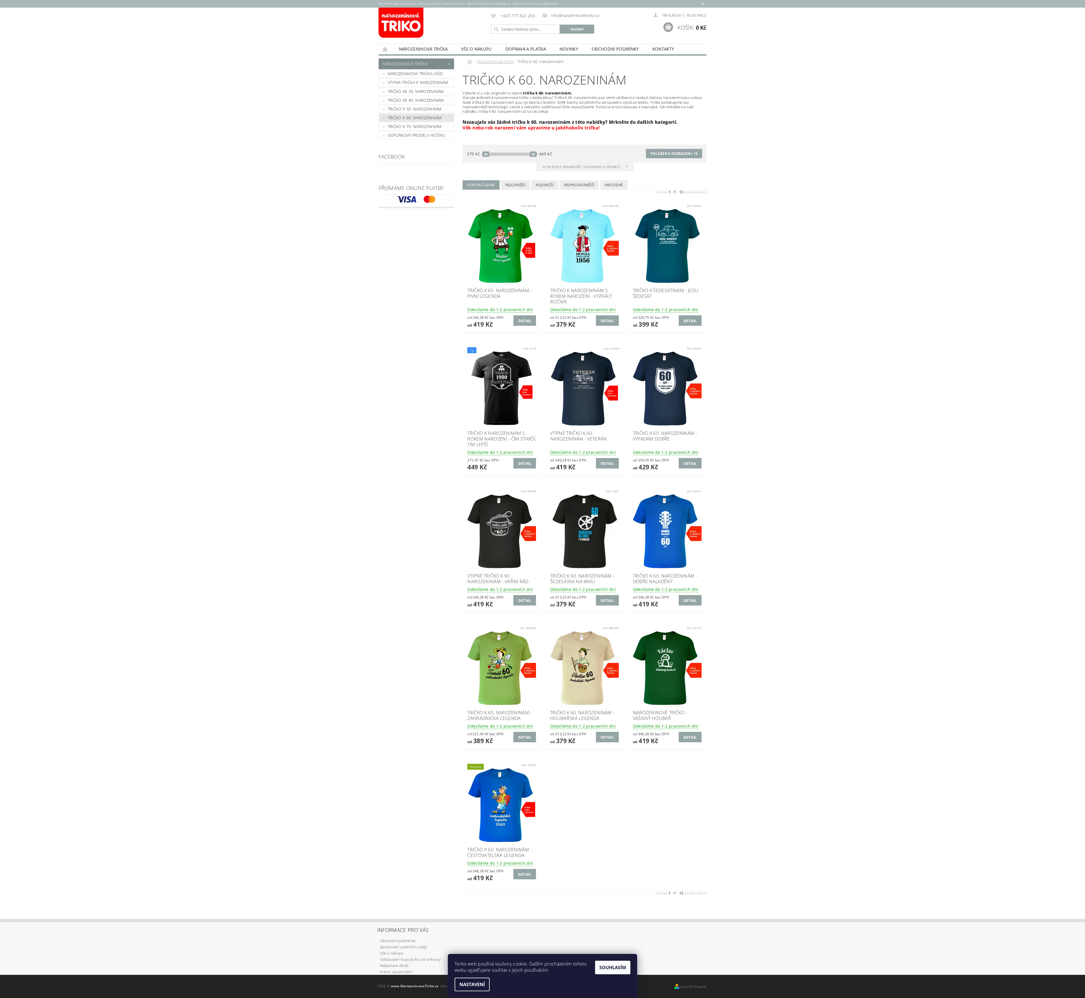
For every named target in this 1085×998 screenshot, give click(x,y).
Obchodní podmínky (615, 49)
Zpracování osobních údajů (404, 946)
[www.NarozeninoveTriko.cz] (401, 23)
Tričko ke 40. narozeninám (416, 100)
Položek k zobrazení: (674, 153)
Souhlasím (612, 967)
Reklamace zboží (394, 965)
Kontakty (663, 49)
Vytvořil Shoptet (693, 986)
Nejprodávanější (579, 185)
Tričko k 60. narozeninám (415, 117)
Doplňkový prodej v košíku (417, 135)
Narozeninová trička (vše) (415, 73)
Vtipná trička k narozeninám (418, 82)
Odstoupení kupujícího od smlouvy (410, 959)
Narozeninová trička (423, 49)
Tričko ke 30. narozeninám (416, 91)
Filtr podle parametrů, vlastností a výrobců (581, 167)
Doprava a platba (525, 49)
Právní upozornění (396, 971)
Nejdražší (545, 185)
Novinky (568, 49)
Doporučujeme (481, 185)
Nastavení (472, 984)
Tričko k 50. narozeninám (415, 109)
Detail (524, 320)
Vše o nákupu (476, 49)
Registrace (696, 15)
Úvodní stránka (385, 49)
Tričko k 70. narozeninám (415, 126)
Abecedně (614, 185)
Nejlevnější (515, 185)
